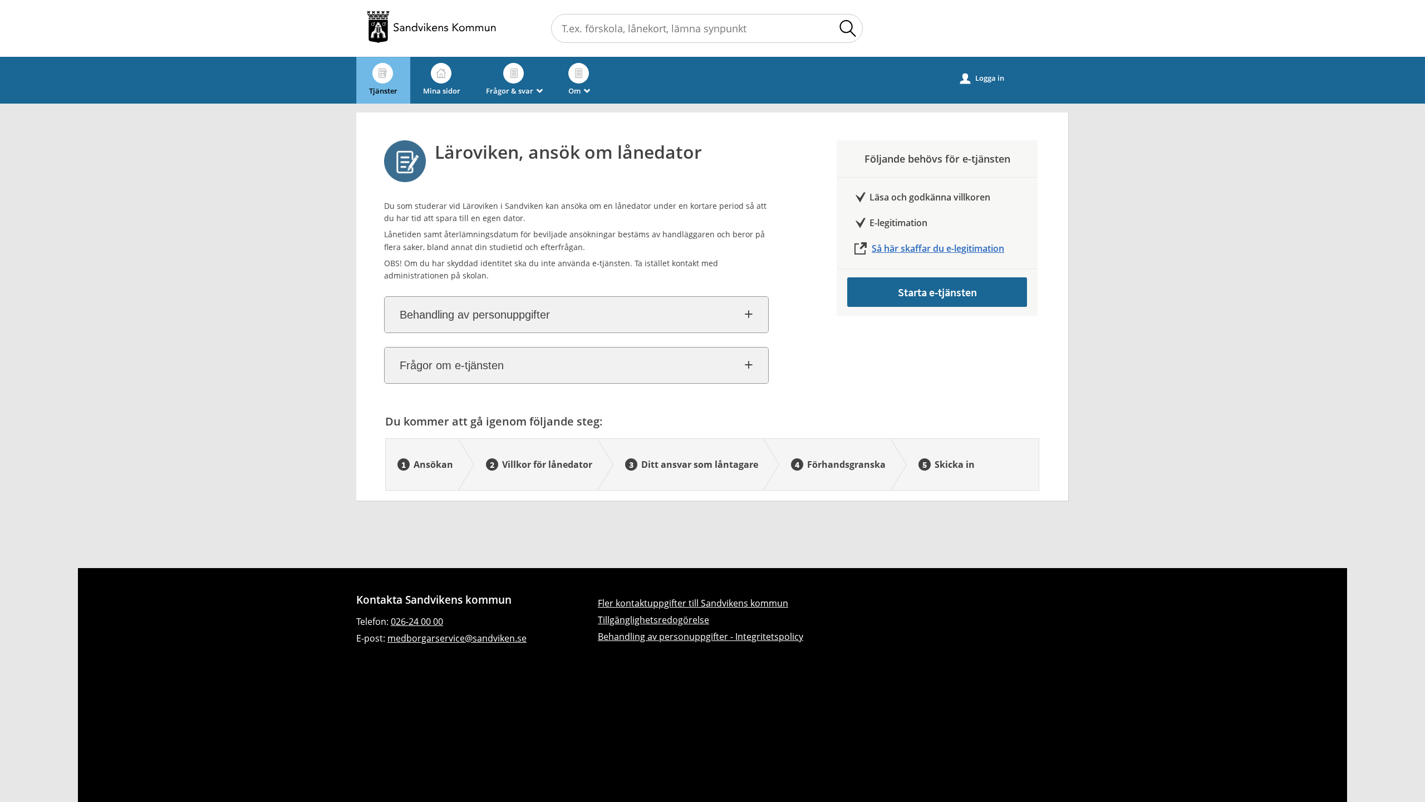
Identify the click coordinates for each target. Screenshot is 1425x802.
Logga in (982, 78)
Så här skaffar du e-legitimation (938, 248)
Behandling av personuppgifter (475, 315)
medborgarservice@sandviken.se (457, 638)
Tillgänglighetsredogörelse (653, 620)
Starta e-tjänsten (937, 292)
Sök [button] (848, 28)
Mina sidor (441, 91)
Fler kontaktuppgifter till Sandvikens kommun (693, 603)
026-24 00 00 (417, 621)
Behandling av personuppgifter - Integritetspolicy (700, 636)
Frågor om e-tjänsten (452, 365)
